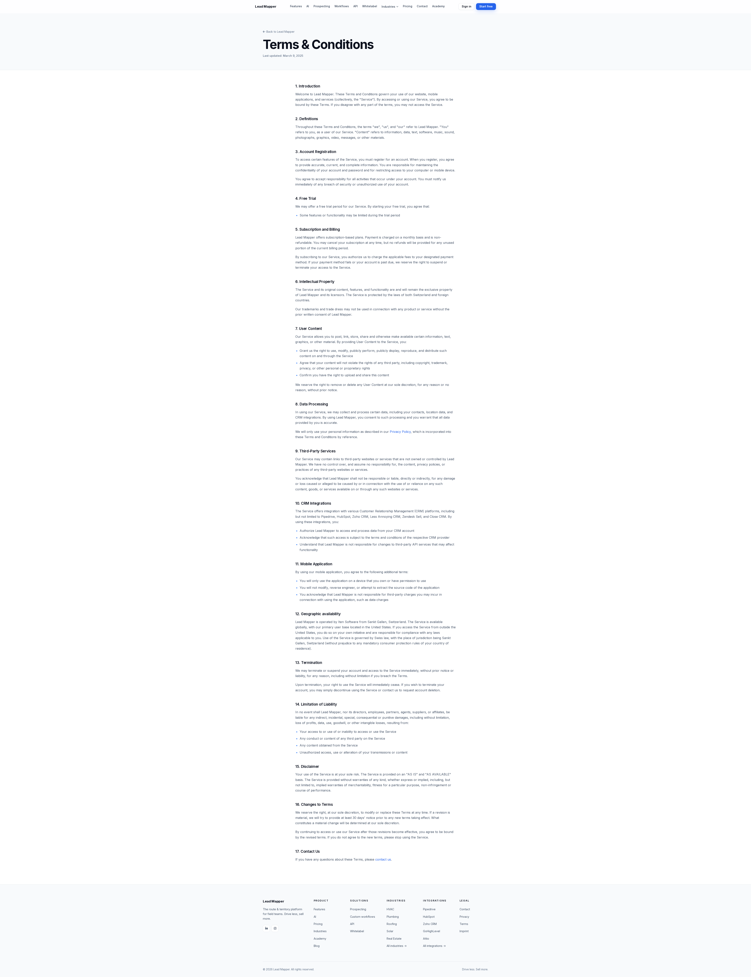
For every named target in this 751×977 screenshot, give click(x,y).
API (355, 6)
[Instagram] (274, 928)
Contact (422, 6)
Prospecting (322, 6)
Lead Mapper (265, 6)
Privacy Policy (400, 432)
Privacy (464, 916)
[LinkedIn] (266, 928)
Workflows (341, 6)
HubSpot (429, 916)
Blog (317, 945)
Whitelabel (369, 6)
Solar (390, 931)
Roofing (392, 924)
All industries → (397, 945)
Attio (426, 938)
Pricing (407, 6)
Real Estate (394, 938)
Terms (464, 924)
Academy (438, 6)
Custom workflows (362, 916)
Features (296, 6)
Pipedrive (429, 909)
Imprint (464, 931)
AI (307, 6)
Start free (486, 6)
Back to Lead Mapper (280, 31)
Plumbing (393, 916)
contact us (383, 859)
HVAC (390, 909)
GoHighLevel (431, 931)
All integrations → (434, 945)
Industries (388, 6)
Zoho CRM (430, 924)
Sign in (466, 6)
